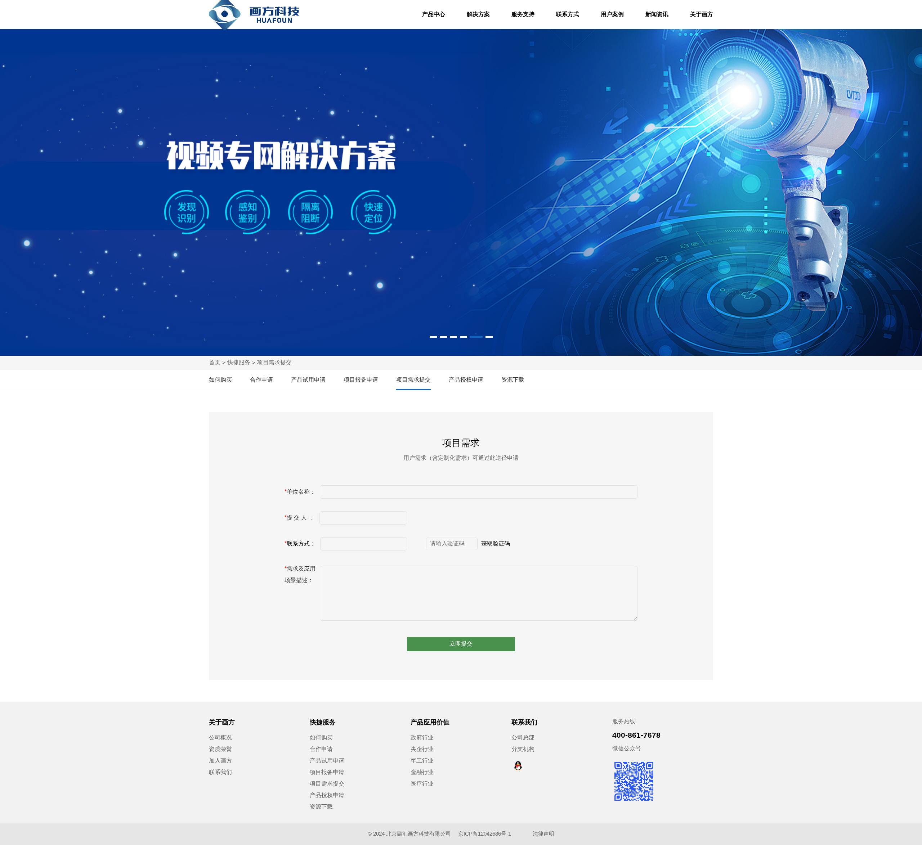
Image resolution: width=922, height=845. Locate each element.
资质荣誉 (220, 749)
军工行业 (422, 761)
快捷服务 (238, 362)
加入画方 (220, 761)
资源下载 (512, 380)
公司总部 (522, 737)
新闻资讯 (656, 14)
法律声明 (543, 834)
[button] (433, 337)
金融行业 (422, 772)
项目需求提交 (274, 362)
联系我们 (220, 772)
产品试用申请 (308, 380)
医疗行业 (422, 784)
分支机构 (522, 749)
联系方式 (567, 14)
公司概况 (220, 737)
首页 (214, 362)
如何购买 (220, 380)
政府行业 (422, 737)
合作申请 (261, 380)
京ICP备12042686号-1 (485, 834)
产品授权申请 (466, 380)
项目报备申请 (361, 380)
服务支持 (522, 14)
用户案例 (612, 14)
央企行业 (422, 749)
